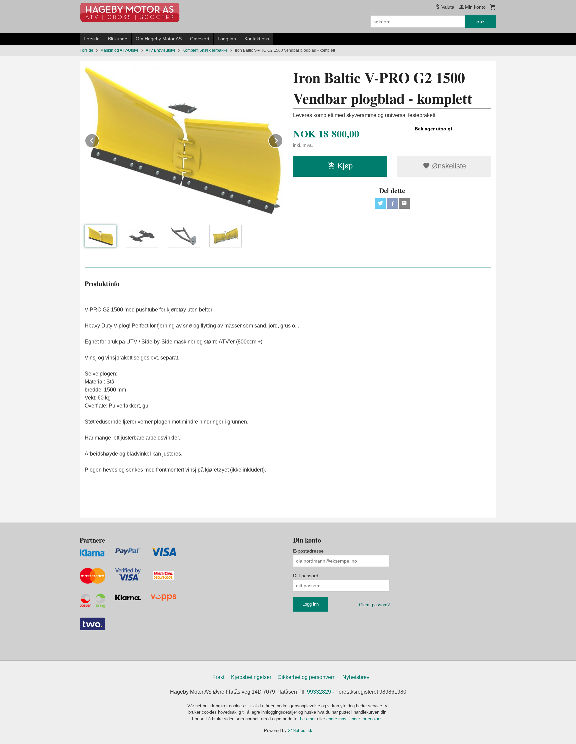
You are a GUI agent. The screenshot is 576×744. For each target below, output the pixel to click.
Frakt (218, 677)
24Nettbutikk (300, 730)
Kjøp (345, 166)
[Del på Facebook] (392, 203)
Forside (92, 38)
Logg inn (227, 38)
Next (282, 139)
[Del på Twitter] (380, 203)
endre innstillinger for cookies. (355, 718)
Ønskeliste (448, 166)
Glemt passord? (374, 604)
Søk (480, 21)
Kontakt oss (256, 38)
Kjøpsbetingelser (251, 677)
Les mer (308, 718)
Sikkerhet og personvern (307, 677)
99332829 (319, 692)
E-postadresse (308, 551)
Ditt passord (305, 575)
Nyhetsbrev (355, 677)
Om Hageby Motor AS (159, 38)
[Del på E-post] (404, 203)
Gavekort (199, 38)
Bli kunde (117, 38)
